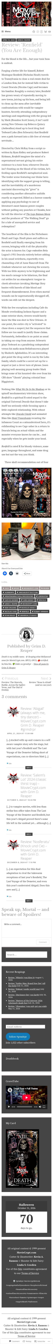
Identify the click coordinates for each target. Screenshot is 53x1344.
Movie (16, 588)
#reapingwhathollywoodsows (19, 596)
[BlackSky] (45, 29)
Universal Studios (28, 615)
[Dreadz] (41, 29)
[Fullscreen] (44, 1106)
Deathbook (12, 1058)
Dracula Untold (23, 413)
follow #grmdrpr (18, 1036)
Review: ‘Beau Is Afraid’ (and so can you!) (40, 681)
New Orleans (10, 608)
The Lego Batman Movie (38, 214)
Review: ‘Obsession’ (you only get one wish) (27, 1006)
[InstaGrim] (37, 29)
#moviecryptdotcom (28, 592)
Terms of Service (30, 1273)
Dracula (42, 600)
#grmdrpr (9, 592)
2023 (7, 588)
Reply (29, 768)
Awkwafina (43, 596)
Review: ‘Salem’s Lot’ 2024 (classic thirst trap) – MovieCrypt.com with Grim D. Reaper (33, 785)
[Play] (9, 1106)
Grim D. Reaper (24, 40)
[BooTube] (49, 29)
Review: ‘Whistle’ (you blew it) (21, 977)
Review (46, 588)
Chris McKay (28, 600)
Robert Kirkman (41, 612)
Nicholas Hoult (28, 608)
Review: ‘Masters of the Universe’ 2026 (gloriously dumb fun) (25, 1001)
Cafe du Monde (11, 600)
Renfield (25, 612)
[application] (26, 1097)
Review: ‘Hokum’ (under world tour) (24, 989)
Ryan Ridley (10, 615)
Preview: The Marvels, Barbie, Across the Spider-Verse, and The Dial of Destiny (14, 683)
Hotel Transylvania (21, 418)
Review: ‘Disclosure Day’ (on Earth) (23, 994)
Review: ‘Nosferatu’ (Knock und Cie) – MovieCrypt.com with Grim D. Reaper (35, 850)
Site (20, 1268)
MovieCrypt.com (31, 588)
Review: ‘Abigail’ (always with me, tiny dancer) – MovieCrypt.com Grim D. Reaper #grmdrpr (33, 719)
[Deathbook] (33, 29)
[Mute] (40, 1106)
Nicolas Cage (11, 612)
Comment (43, 942)
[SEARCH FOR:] (26, 954)
